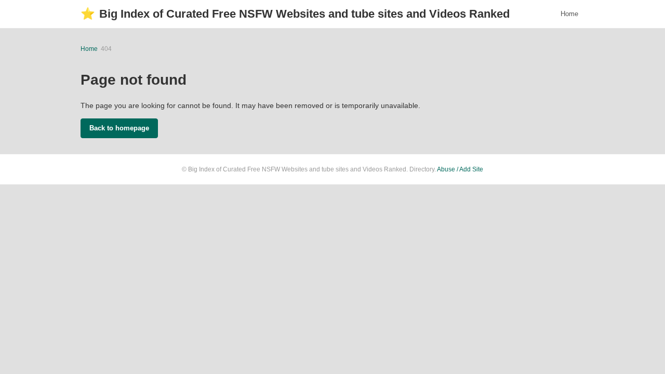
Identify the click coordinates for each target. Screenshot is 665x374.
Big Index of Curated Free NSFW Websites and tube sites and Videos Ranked (295, 13)
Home (569, 14)
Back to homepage (119, 128)
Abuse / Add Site (460, 169)
